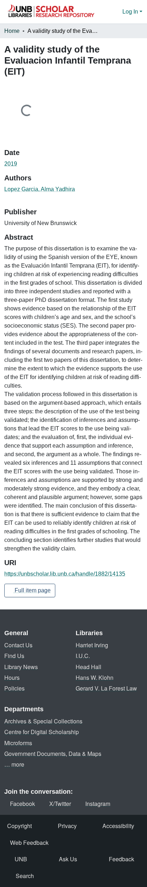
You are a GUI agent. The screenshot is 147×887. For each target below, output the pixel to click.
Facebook (22, 803)
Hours (12, 677)
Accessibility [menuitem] (118, 826)
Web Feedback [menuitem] (29, 842)
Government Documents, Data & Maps (52, 753)
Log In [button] (131, 12)
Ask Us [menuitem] (68, 859)
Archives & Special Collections (43, 721)
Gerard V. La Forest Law (106, 688)
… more (14, 764)
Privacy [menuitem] (67, 826)
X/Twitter (60, 803)
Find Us (14, 656)
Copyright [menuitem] (19, 826)
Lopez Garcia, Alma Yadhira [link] (39, 189)
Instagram (97, 803)
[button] (50, 12)
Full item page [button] (32, 590)
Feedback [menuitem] (121, 859)
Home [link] (12, 31)
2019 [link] (10, 164)
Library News (21, 667)
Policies (14, 688)
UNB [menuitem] (21, 859)
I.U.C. (83, 656)
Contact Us (18, 645)
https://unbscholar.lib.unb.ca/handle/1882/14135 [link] (64, 574)
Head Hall (88, 667)
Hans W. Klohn (94, 677)
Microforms (18, 743)
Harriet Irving (92, 645)
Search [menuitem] (25, 876)
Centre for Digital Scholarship (41, 732)
